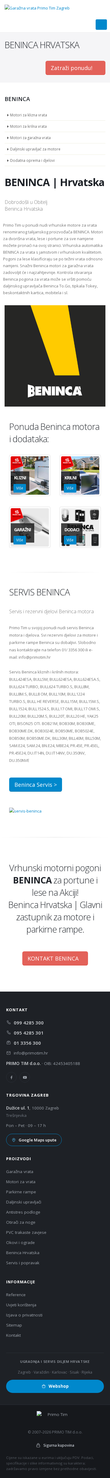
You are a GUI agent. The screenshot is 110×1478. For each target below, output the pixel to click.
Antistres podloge (23, 1212)
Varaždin (41, 1372)
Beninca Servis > (35, 784)
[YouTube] (25, 1077)
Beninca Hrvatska (22, 1252)
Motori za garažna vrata (30, 137)
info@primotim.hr (31, 1053)
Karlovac (59, 1372)
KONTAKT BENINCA (53, 958)
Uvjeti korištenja (21, 1305)
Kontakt (13, 1335)
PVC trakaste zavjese (26, 1232)
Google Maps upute (38, 1140)
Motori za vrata (20, 1181)
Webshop (59, 1386)
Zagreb (24, 1372)
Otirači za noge (20, 1222)
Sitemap (14, 1325)
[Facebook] (11, 1077)
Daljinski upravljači (23, 1202)
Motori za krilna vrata (28, 126)
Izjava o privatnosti (24, 1315)
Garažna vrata (19, 1171)
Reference (16, 1294)
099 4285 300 (29, 1023)
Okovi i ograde (20, 1242)
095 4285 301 (29, 1033)
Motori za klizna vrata (28, 114)
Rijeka (87, 1372)
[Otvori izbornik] (101, 24)
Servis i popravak (22, 1262)
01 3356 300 (27, 1043)
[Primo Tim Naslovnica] (39, 7)
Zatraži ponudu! (72, 68)
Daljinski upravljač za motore (35, 148)
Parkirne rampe (21, 1192)
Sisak (74, 1372)
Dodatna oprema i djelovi (32, 160)
